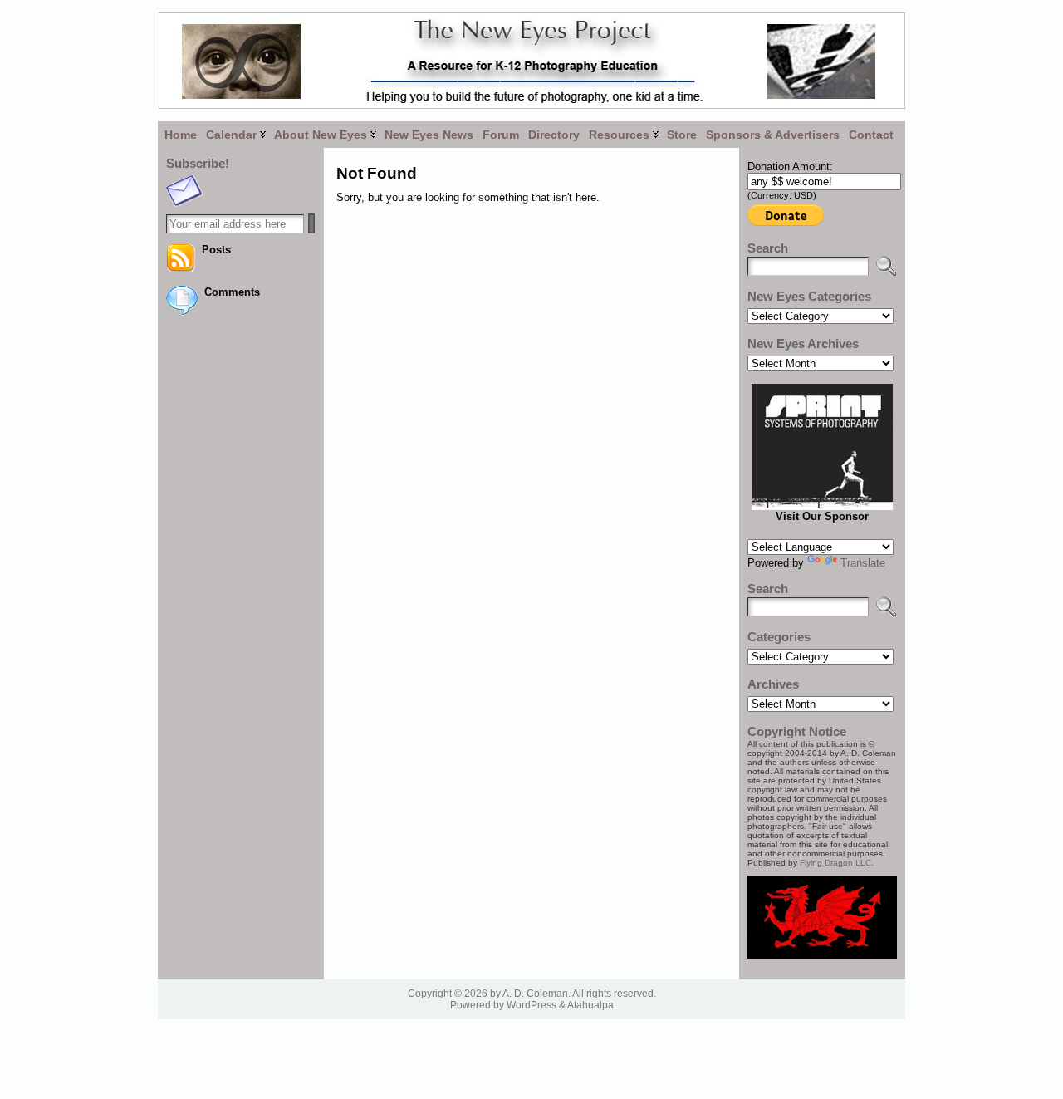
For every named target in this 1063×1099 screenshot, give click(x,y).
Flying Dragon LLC (835, 862)
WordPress (531, 1005)
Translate (862, 563)
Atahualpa (590, 1005)
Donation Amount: (790, 166)
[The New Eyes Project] (531, 60)
